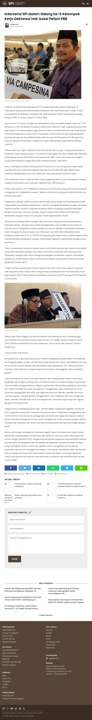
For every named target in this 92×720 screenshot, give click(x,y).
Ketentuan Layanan (25, 713)
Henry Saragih (48, 474)
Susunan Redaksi (9, 642)
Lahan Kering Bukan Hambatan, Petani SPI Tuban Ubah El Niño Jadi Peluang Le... (23, 598)
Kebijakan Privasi (9, 713)
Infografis (6, 681)
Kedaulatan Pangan (10, 656)
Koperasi (5, 659)
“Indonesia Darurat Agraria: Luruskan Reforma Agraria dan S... (72, 485)
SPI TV (4, 687)
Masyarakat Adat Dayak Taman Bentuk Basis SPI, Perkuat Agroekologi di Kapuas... (66, 600)
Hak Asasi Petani (34, 474)
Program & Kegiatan (10, 633)
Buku (4, 675)
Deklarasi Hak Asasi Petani (15, 474)
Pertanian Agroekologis (11, 662)
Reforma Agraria (9, 665)
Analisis (49, 633)
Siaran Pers (50, 648)
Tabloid (5, 684)
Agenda (49, 630)
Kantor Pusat (7, 636)
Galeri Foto (6, 678)
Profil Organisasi (8, 630)
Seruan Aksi (50, 645)
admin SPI (14, 24)
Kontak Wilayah (8, 639)
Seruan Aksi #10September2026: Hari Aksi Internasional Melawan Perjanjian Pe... (23, 589)
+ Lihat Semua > (46, 615)
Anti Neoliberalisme (10, 650)
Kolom (48, 639)
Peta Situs (38, 713)
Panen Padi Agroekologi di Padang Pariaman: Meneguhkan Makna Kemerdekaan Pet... (63, 591)
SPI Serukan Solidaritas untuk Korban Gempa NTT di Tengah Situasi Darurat (21, 607)
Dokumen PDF (8, 696)
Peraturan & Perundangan (12, 699)
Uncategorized (61, 474)
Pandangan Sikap (53, 642)
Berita (48, 636)
